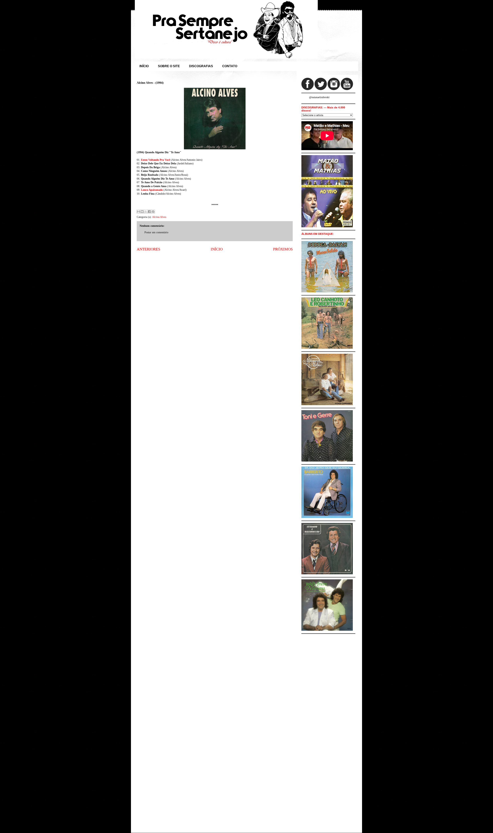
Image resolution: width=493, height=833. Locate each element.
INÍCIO (144, 66)
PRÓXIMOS (283, 249)
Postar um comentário (156, 232)
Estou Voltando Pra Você (155, 159)
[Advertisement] (215, 285)
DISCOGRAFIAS (201, 66)
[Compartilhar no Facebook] (149, 211)
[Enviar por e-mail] (138, 211)
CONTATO (229, 66)
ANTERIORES (148, 249)
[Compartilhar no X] (146, 211)
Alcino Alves (159, 217)
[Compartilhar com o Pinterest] (153, 211)
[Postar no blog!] (142, 211)
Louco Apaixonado (152, 189)
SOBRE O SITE (169, 66)
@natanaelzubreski (319, 97)
